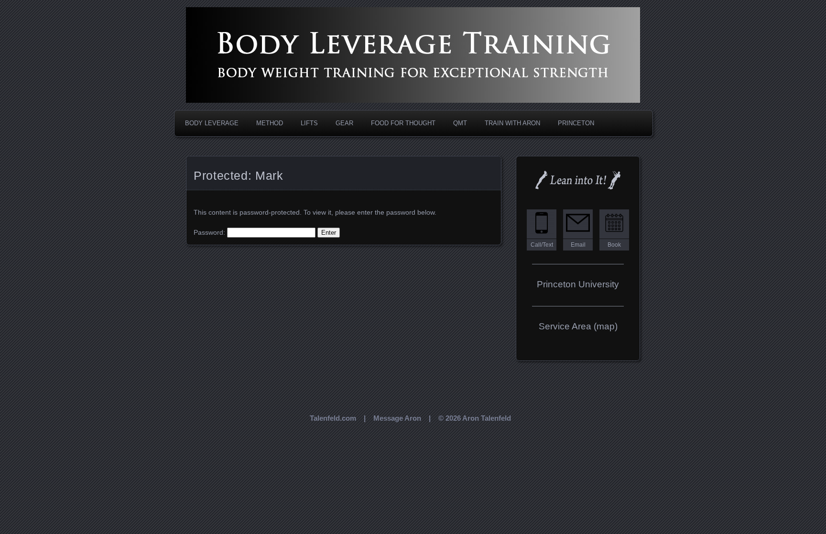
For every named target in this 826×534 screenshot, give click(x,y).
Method (269, 123)
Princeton (576, 123)
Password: (210, 232)
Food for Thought (403, 123)
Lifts (309, 123)
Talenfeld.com (333, 418)
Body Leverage (212, 123)
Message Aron (397, 418)
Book (614, 244)
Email (578, 244)
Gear (344, 123)
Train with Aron (512, 123)
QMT (460, 123)
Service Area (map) (578, 326)
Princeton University (578, 284)
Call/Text (542, 244)
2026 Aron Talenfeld (478, 418)
